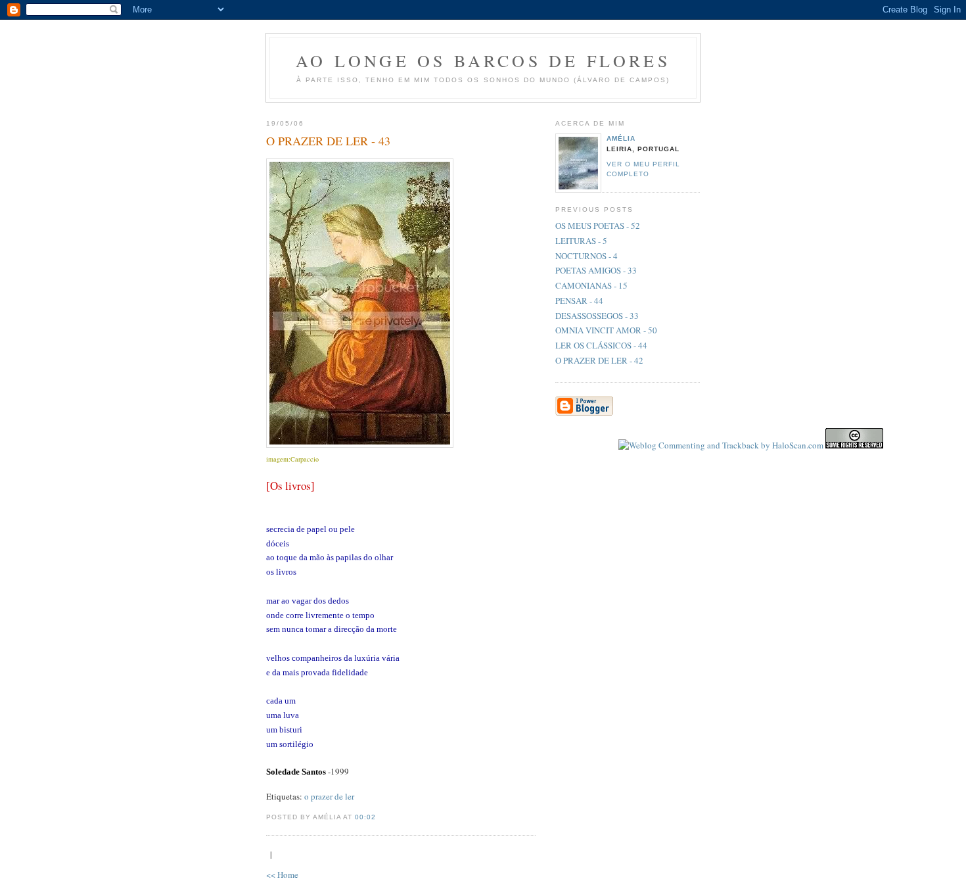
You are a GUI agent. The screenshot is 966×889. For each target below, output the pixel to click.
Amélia (621, 138)
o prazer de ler (329, 796)
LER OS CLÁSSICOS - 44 (601, 345)
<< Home (282, 874)
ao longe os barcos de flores (483, 60)
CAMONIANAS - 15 (591, 285)
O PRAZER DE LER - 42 (599, 360)
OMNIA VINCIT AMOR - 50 (606, 330)
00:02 (365, 817)
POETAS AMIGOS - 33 (596, 270)
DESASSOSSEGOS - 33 (597, 316)
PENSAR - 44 (579, 300)
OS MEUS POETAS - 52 (597, 225)
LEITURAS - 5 (581, 241)
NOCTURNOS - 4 (586, 256)
